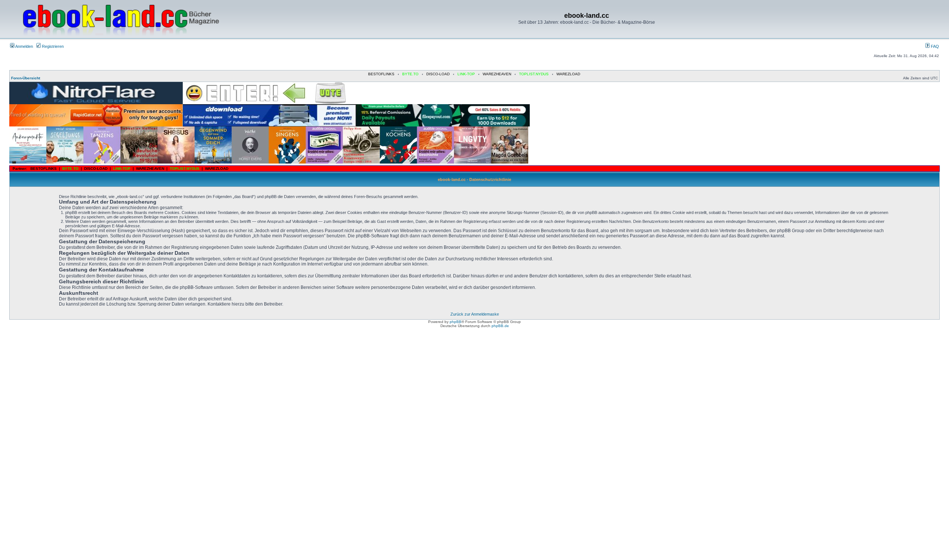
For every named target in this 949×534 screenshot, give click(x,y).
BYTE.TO (410, 74)
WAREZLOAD (568, 74)
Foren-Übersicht (25, 78)
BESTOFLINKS (381, 74)
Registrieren (52, 46)
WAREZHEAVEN (497, 74)
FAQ (934, 46)
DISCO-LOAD (438, 74)
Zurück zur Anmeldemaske (474, 314)
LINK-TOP (466, 74)
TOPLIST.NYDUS (534, 74)
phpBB (456, 322)
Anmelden (23, 46)
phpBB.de (500, 326)
